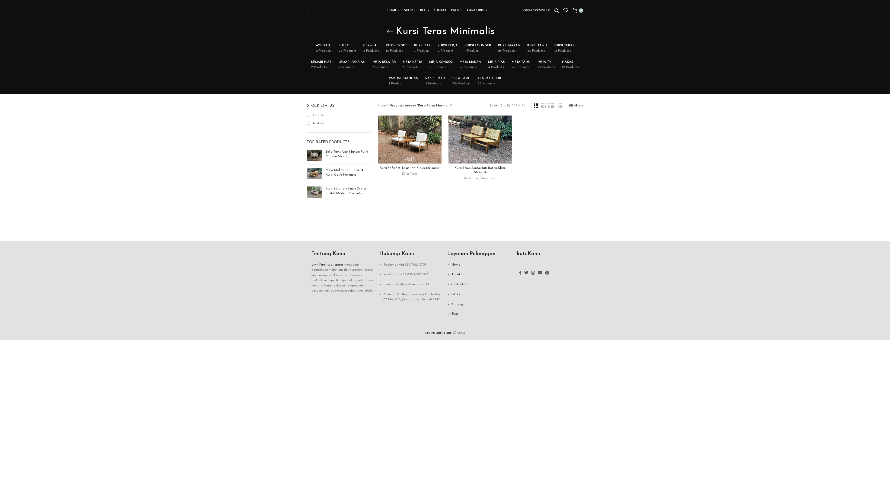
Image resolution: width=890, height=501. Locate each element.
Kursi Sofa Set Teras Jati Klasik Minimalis (409, 168)
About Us (458, 274)
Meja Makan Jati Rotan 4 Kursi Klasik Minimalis (344, 172)
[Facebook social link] (520, 272)
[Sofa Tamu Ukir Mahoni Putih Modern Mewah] (314, 155)
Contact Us (459, 284)
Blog (454, 314)
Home (382, 105)
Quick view (438, 133)
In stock (318, 123)
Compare (438, 123)
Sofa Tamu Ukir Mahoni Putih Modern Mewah (346, 154)
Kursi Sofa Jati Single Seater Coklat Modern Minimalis (345, 191)
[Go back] (390, 31)
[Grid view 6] (559, 105)
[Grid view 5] (551, 105)
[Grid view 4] (543, 105)
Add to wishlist (438, 144)
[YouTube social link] (540, 272)
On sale (318, 115)
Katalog (457, 304)
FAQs (455, 294)
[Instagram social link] (533, 272)
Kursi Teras (409, 173)
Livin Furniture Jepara (327, 265)
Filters (578, 105)
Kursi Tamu (472, 178)
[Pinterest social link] (547, 272)
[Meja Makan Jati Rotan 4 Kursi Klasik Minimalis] (314, 173)
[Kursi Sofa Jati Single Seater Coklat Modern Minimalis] (314, 192)
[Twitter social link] (526, 272)
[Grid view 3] (536, 105)
